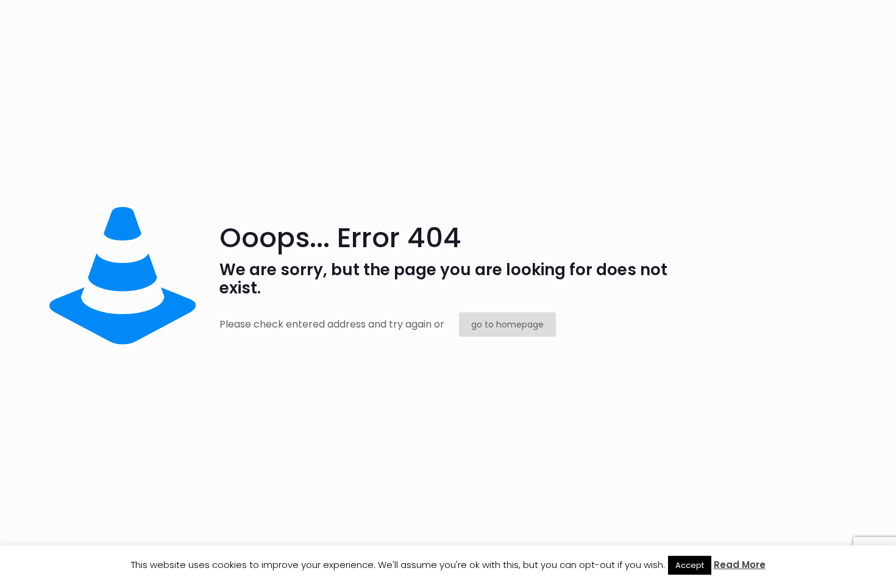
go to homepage (507, 324)
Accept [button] (689, 565)
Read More (740, 564)
